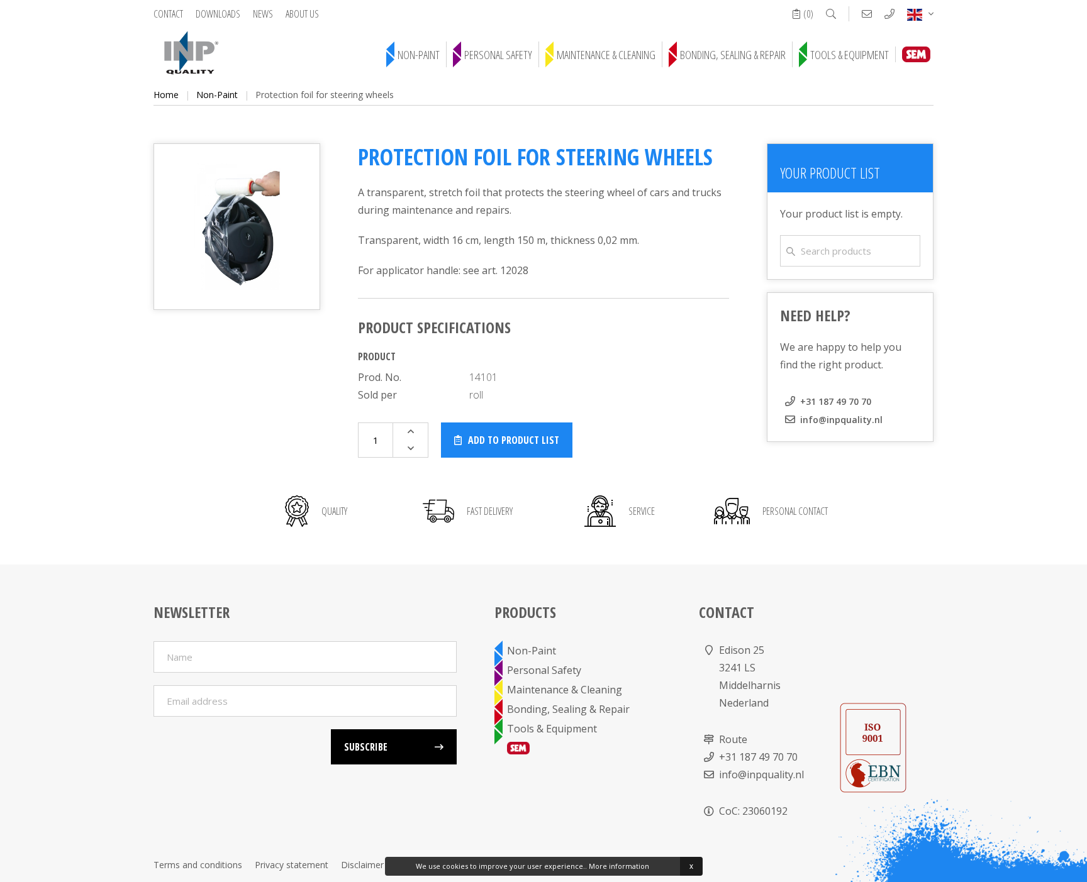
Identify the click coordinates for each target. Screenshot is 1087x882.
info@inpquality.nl (841, 420)
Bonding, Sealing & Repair (733, 54)
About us (302, 14)
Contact (168, 14)
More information (619, 866)
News (263, 14)
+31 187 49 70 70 (835, 401)
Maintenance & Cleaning (606, 54)
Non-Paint (419, 54)
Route (733, 739)
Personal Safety (498, 54)
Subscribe (365, 747)
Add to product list (513, 440)
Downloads (218, 14)
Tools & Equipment (849, 54)
